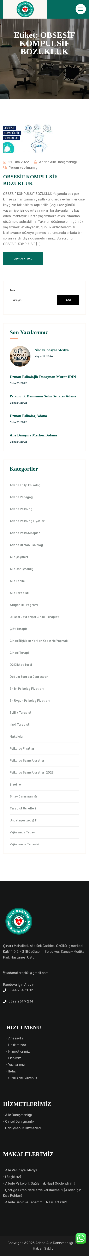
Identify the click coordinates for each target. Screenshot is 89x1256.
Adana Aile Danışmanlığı (57, 162)
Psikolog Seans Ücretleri (27, 760)
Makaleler (17, 736)
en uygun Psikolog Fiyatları (30, 700)
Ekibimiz (14, 1058)
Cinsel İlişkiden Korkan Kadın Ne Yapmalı (39, 641)
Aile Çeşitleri (19, 557)
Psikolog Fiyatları (22, 748)
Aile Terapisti (19, 593)
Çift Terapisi (19, 629)
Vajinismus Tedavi (23, 832)
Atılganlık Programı (24, 605)
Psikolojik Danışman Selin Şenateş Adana (43, 396)
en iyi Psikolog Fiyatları (27, 688)
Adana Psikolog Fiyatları (28, 521)
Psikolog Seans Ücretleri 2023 (32, 772)
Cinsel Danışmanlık (19, 1121)
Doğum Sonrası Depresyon (29, 676)
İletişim (13, 1071)
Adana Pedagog (21, 497)
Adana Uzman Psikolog (26, 545)
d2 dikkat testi (21, 665)
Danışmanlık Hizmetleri (23, 1128)
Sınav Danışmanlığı (23, 796)
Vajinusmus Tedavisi (24, 844)
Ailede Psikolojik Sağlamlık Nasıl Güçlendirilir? (40, 1183)
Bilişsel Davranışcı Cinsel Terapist (34, 617)
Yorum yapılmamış (22, 167)
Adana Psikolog (21, 509)
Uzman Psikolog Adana (28, 416)
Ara (12, 290)
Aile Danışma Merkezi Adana (33, 435)
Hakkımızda (17, 1045)
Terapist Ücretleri (23, 808)
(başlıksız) (13, 1177)
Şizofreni (16, 784)
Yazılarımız (16, 1065)
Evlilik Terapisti (21, 712)
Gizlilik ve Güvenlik (22, 1078)
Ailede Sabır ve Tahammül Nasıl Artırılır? (36, 1202)
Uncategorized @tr (24, 820)
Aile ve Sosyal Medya (52, 350)
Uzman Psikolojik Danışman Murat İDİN (43, 377)
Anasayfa (15, 1038)
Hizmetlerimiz (19, 1051)
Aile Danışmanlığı (22, 569)
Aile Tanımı (17, 581)
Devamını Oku (22, 258)
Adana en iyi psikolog (25, 485)
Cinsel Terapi (19, 653)
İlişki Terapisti (20, 724)
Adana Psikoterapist (25, 533)
